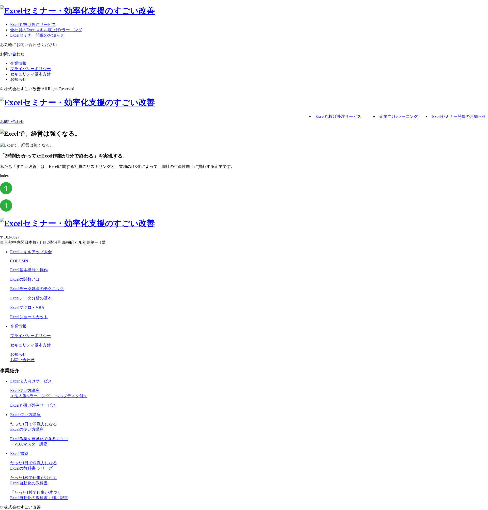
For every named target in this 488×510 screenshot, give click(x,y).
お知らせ (18, 79)
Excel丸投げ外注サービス (33, 24)
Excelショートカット (29, 317)
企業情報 (18, 63)
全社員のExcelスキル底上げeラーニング (46, 30)
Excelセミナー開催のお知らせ (37, 35)
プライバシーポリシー (30, 69)
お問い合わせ (12, 54)
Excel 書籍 (19, 453)
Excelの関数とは (25, 279)
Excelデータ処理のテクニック (37, 288)
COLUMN (19, 261)
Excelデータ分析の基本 (31, 298)
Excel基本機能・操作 (29, 270)
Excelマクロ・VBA (27, 307)
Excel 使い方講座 (25, 414)
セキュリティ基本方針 (30, 74)
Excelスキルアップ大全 (31, 252)
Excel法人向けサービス (31, 381)
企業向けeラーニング (398, 116)
